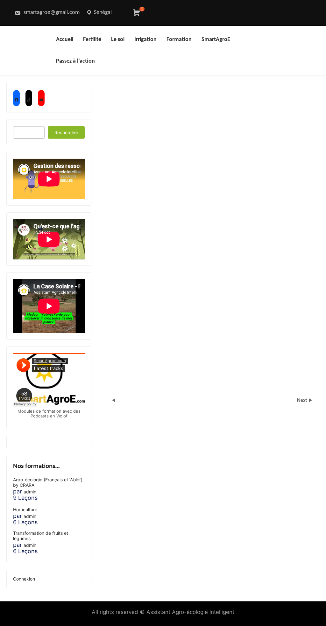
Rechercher (66, 132)
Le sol (117, 40)
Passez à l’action (75, 61)
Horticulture (25, 509)
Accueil (64, 40)
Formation (179, 40)
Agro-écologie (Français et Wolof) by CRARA (47, 482)
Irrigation (145, 40)
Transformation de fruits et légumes (40, 536)
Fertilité (92, 40)
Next (302, 400)
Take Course (159, 204)
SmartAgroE (216, 40)
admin (30, 491)
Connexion (24, 578)
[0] (137, 12)
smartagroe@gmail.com (51, 13)
